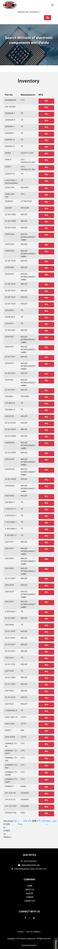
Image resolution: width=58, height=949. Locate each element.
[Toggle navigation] (52, 5)
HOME (29, 886)
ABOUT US (29, 890)
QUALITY (29, 894)
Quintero (33, 945)
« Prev (20, 822)
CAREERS (29, 897)
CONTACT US (29, 901)
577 (39, 821)
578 (43, 821)
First (14, 821)
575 (30, 821)
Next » (48, 822)
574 (25, 821)
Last (54, 821)
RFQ (46, 101)
